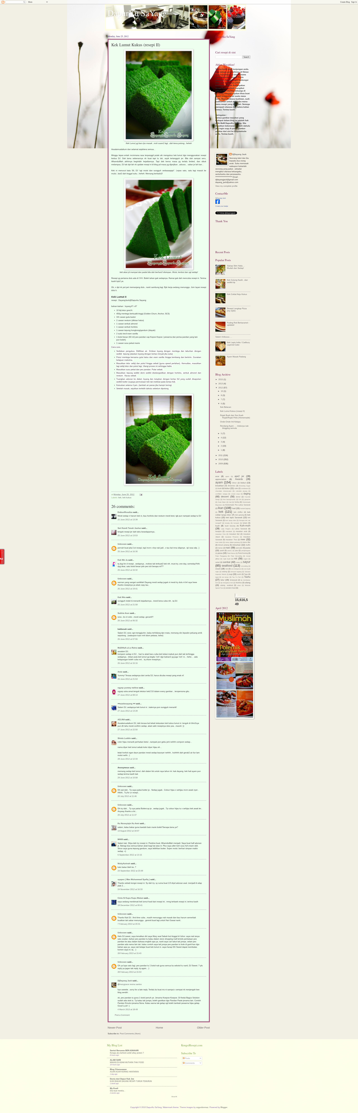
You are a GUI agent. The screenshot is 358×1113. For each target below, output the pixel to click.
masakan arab (241, 531)
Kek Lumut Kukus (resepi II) (232, 411)
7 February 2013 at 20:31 (129, 924)
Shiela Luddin (124, 738)
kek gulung (239, 515)
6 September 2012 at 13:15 (130, 855)
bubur (227, 488)
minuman (236, 545)
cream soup (235, 494)
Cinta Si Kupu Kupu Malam (130, 898)
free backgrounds (229, 499)
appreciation (220, 479)
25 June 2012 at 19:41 (128, 589)
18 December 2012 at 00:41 (130, 905)
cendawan (244, 488)
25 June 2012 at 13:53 (128, 536)
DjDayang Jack (125, 981)
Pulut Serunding (236, 556)
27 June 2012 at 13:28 (128, 711)
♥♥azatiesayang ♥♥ (126, 704)
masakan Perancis (232, 537)
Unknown (122, 544)
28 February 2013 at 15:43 (129, 953)
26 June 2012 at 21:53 (128, 679)
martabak (229, 531)
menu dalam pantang (232, 542)
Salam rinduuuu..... (223, 337)
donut (238, 497)
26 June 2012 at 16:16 (128, 663)
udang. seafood (226, 585)
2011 (220, 455)
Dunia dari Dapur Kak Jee (122, 1079)
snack (218, 569)
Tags (246, 574)
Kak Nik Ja (123, 560)
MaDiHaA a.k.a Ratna (127, 648)
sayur (246, 562)
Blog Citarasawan (118, 1069)
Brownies (231, 486)
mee (243, 539)
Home (159, 1027)
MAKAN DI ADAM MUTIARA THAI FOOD (127, 1062)
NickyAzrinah (124, 864)
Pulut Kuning (243, 553)
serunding (244, 566)
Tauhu (247, 577)
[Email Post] (141, 494)
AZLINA (121, 720)
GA (240, 499)
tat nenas (225, 577)
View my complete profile (226, 186)
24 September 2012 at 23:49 (130, 871)
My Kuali (114, 1088)
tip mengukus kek (227, 583)
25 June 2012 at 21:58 (128, 605)
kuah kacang (230, 526)
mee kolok (218, 542)
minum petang (223, 545)
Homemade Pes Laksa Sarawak (237, 505)
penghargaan (245, 550)
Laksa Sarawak (241, 529)
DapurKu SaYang (137, 12)
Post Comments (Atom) (130, 1034)
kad (233, 508)
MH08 (120, 839)
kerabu (227, 523)
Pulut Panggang (221, 556)
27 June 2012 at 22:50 (128, 730)
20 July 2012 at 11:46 (127, 796)
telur (222, 580)
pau (236, 551)
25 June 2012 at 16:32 (128, 570)
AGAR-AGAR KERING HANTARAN (124, 1072)
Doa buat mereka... (117, 1091)
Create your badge (221, 206)
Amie (120, 672)
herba (237, 502)
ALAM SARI (115, 1060)
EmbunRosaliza (125, 512)
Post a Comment (122, 1015)
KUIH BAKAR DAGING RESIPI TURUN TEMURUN (131, 1081)
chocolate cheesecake (223, 491)
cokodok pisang (241, 491)
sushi (239, 574)
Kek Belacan (225, 407)
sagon (245, 559)
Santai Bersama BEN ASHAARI (124, 1050)
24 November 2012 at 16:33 (130, 889)
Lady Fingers (226, 529)
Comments (189, 1063)
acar (217, 476)
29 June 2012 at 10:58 (128, 778)
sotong (224, 572)
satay (238, 562)
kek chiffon (238, 512)
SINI (141, 278)
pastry (229, 550)
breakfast (219, 486)
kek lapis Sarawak (234, 517)
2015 (220, 379)
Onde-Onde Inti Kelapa (230, 422)
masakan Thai (231, 540)
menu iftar (246, 542)
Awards (239, 479)
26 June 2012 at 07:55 (128, 639)
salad (217, 562)
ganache (247, 499)
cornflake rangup (221, 494)
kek (119, 498)
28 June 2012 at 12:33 (128, 759)
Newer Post (115, 1027)
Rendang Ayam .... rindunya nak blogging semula (234, 427)
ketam (245, 523)
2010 (220, 459)
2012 (220, 388)
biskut (243, 483)
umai (239, 585)
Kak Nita (122, 597)
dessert (225, 496)
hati (230, 502)
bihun (234, 483)
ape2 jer (239, 476)
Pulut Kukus (231, 553)
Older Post (203, 1027)
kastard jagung (245, 508)
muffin (248, 545)
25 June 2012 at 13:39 (128, 520)
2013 (220, 384)
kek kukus (127, 498)
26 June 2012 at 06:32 (128, 621)
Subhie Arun (123, 613)
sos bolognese (236, 569)
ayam (219, 482)
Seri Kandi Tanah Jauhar (129, 528)
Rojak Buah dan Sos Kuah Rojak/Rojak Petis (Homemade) (235, 416)
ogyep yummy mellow (128, 688)
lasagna (218, 531)
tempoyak (233, 580)
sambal (226, 562)
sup (230, 574)
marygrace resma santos (131, 984)
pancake (239, 548)
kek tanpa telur (230, 520)
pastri (222, 551)
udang (247, 583)
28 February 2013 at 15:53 (129, 972)
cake (236, 488)
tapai (217, 577)
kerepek (236, 523)
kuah (217, 526)
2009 (220, 464)
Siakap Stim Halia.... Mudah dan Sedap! (236, 267)
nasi (228, 547)
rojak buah (226, 559)
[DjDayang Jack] (217, 203)
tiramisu (239, 583)
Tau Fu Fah (236, 577)
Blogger (224, 1107)
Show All (174, 1096)
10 (222, 391)
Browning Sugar (244, 486)
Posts (187, 1058)
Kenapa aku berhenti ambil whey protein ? (127, 1053)
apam (227, 476)
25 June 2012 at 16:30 (128, 551)
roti (235, 558)
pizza (220, 553)
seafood (227, 565)
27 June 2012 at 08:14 (128, 695)
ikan (220, 508)
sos (226, 569)
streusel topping (236, 571)
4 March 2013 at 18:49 (128, 1009)
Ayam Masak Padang (236, 357)
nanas (220, 548)
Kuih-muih (245, 525)
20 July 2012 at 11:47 (127, 815)
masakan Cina (220, 534)
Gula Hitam (222, 502)
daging (246, 493)
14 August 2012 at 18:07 (128, 831)
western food (231, 588)
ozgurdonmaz (202, 1107)
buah (220, 488)
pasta (247, 548)
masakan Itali (234, 534)
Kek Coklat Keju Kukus (237, 294)
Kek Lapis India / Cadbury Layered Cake (238, 343)
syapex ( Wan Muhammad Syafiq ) (134, 879)
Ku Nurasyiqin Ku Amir (128, 823)
